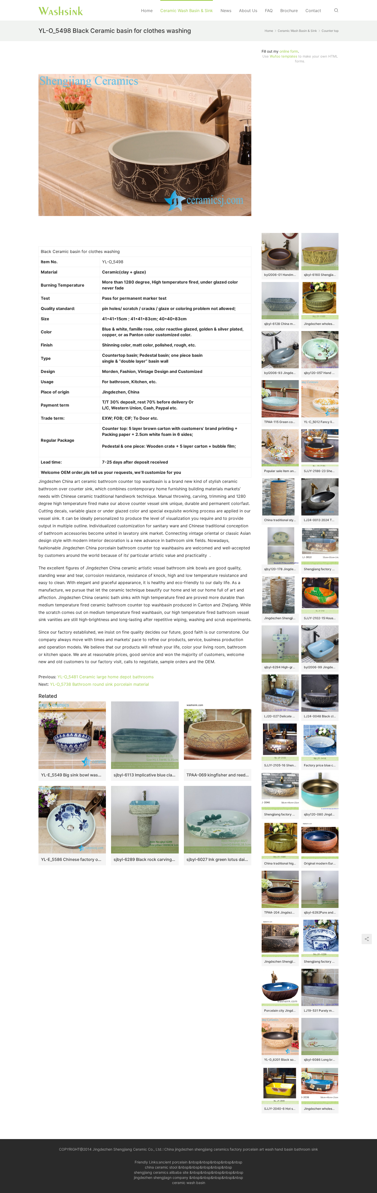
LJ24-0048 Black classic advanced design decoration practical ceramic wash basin (320, 716)
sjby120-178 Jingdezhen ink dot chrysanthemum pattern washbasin (280, 569)
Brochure (289, 10)
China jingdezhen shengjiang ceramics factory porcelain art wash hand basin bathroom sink (241, 1149)
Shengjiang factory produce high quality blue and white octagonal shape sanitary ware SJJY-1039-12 (320, 961)
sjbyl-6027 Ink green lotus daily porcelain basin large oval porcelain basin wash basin (217, 859)
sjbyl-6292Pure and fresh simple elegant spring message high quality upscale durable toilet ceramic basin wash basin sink (320, 912)
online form (289, 51)
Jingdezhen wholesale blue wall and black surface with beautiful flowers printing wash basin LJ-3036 (320, 1109)
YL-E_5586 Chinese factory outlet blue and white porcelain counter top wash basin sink (72, 859)
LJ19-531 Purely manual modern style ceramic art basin (320, 1010)
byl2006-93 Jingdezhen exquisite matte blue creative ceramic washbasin (280, 373)
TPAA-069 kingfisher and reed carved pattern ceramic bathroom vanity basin (217, 774)
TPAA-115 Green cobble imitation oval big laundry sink (280, 422)
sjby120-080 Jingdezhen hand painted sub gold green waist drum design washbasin (320, 814)
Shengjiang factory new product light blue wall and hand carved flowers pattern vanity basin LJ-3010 (320, 569)
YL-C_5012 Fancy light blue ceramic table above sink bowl (320, 422)
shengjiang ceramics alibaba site (161, 1172)
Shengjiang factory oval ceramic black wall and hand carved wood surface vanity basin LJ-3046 (280, 814)
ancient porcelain (173, 1162)
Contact (313, 10)
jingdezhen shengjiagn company (161, 1177)
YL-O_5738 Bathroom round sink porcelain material (99, 684)
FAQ (269, 10)
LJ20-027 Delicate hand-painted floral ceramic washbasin (280, 716)
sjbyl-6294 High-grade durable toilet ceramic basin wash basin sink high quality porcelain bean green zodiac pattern (280, 667)
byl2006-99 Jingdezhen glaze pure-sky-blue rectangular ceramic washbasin (320, 667)
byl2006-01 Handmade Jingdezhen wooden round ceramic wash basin (280, 275)
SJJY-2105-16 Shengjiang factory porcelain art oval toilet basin (280, 765)
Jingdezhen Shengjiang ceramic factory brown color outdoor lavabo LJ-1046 (280, 618)
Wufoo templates (283, 56)
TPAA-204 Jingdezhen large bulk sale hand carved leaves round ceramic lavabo (280, 912)
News (226, 10)
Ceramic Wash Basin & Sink (186, 10)
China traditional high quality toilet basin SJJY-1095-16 (280, 863)
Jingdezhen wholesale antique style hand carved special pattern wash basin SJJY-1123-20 (320, 324)
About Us (248, 10)
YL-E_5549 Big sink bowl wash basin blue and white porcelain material (72, 774)
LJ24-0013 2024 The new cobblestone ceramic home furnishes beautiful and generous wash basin (320, 520)
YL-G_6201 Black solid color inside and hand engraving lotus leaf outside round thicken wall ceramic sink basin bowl (280, 1060)
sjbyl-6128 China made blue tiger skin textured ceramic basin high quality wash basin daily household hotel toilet (280, 324)
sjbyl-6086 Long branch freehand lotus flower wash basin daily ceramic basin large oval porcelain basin (320, 1060)
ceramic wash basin (188, 1182)
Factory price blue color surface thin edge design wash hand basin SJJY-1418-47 (320, 765)
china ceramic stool (161, 1167)
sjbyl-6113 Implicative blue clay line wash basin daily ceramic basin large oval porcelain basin (145, 774)
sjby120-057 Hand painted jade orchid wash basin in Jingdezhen (320, 373)
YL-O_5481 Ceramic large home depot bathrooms (105, 676)
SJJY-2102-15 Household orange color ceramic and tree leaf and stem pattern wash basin (320, 618)
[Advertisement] (300, 148)
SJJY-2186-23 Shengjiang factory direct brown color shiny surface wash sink (320, 471)
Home (147, 10)
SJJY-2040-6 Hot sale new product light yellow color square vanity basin (280, 1109)
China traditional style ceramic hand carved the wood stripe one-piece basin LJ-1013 (280, 520)
